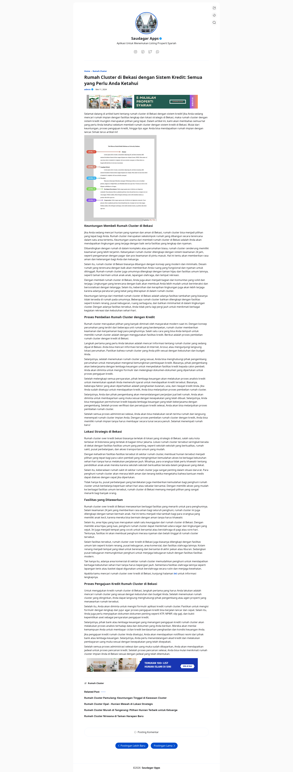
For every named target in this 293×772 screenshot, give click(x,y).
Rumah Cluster (96, 683)
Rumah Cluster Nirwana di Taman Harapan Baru (114, 716)
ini (175, 573)
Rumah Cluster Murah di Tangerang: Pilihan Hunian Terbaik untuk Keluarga (130, 710)
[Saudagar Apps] (146, 22)
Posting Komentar (148, 732)
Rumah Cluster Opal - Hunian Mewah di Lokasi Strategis (118, 704)
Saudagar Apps (145, 38)
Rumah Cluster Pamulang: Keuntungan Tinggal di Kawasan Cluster (125, 698)
